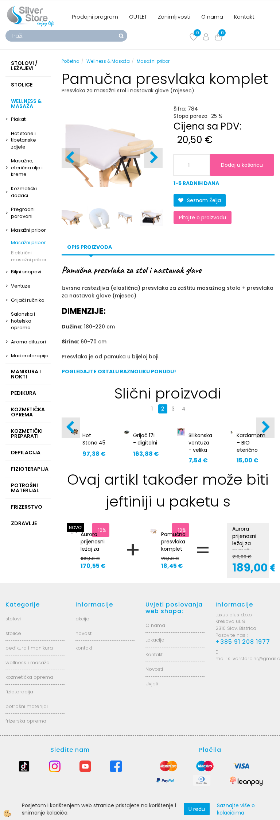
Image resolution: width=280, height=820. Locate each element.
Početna (70, 61)
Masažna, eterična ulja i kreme (27, 167)
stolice (13, 633)
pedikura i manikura (29, 647)
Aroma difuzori (28, 341)
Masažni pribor (28, 230)
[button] (153, 158)
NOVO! (75, 527)
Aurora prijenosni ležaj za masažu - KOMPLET (93, 549)
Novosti (154, 669)
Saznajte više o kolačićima (236, 809)
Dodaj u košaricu (242, 165)
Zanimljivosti (174, 16)
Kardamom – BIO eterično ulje (251, 446)
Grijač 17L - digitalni (145, 439)
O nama (212, 16)
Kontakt (244, 16)
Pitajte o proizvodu (202, 217)
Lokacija (154, 639)
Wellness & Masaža (108, 61)
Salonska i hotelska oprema (23, 321)
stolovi (13, 618)
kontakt (83, 647)
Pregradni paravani (23, 213)
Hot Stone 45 (93, 439)
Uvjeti (151, 683)
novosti (84, 633)
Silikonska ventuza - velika (200, 443)
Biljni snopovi (26, 271)
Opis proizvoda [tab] (89, 247)
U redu (196, 809)
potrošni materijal (26, 706)
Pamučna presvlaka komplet (173, 542)
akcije (82, 618)
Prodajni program (95, 16)
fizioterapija (19, 691)
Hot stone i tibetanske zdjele (23, 140)
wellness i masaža (27, 662)
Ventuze (21, 285)
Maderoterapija (29, 355)
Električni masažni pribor (29, 256)
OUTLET (138, 16)
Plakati (19, 119)
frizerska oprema (25, 720)
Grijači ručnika (27, 300)
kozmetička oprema (29, 677)
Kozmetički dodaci (24, 192)
